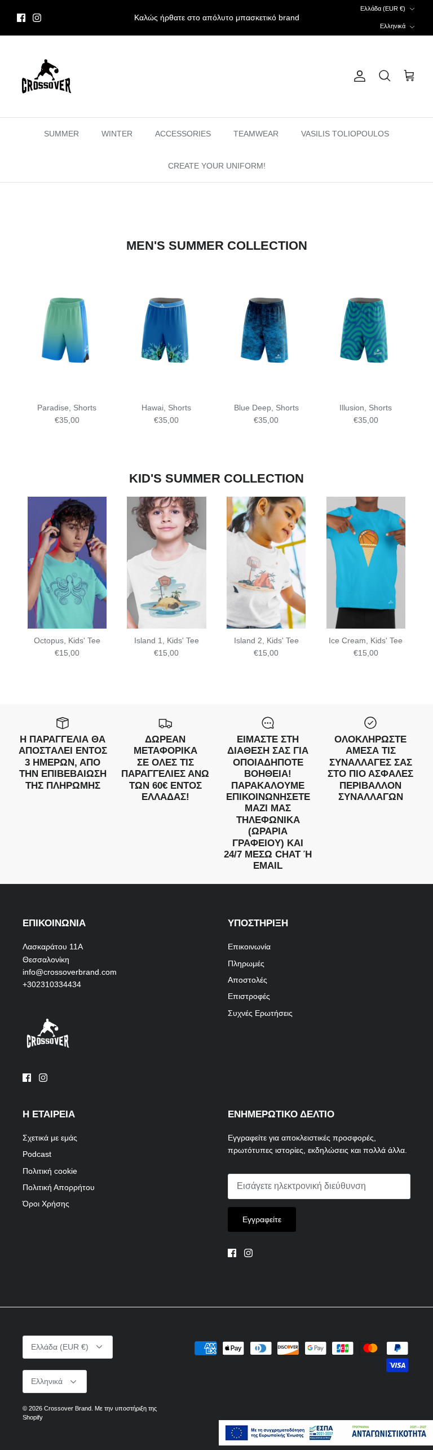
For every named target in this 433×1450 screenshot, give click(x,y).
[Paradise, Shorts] (67, 330)
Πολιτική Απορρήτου (59, 1187)
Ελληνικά (392, 26)
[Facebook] (21, 18)
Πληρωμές (246, 963)
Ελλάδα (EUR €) (382, 8)
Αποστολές (247, 979)
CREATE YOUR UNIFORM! (217, 165)
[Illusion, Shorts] (365, 330)
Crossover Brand (67, 1408)
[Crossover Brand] (46, 76)
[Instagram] (37, 18)
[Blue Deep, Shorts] (266, 330)
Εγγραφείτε (261, 1219)
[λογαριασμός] (357, 76)
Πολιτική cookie (50, 1170)
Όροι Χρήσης (46, 1203)
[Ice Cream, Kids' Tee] (365, 563)
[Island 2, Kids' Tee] (266, 563)
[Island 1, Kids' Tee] (166, 563)
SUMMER (61, 133)
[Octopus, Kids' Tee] (67, 563)
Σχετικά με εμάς (50, 1137)
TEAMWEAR (256, 133)
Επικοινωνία (249, 946)
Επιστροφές (249, 996)
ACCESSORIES (183, 133)
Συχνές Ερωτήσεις (260, 1013)
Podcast (37, 1154)
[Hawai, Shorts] (166, 330)
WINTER (116, 133)
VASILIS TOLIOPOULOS (345, 133)
